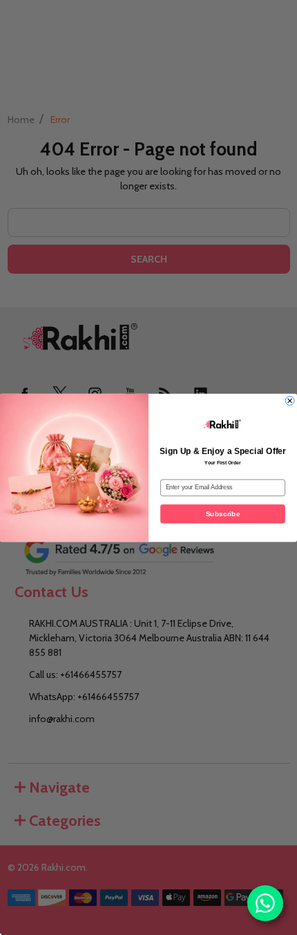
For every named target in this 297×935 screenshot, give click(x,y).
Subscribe (223, 513)
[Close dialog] (290, 400)
